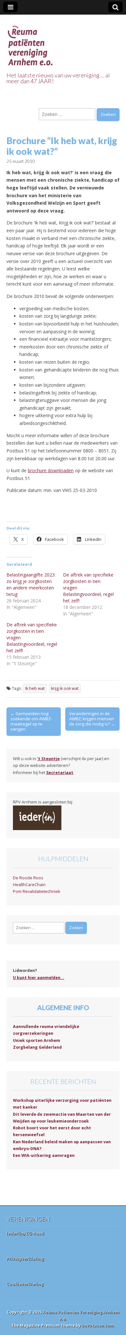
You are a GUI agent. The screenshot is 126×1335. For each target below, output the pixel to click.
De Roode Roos (28, 878)
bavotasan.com (98, 1325)
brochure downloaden (51, 470)
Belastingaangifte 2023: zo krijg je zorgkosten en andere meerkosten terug (31, 584)
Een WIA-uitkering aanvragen (44, 1155)
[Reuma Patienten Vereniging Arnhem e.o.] (30, 42)
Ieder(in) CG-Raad (25, 1233)
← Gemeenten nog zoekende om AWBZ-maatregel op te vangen (31, 721)
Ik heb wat (35, 688)
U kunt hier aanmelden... (38, 977)
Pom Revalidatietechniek (36, 891)
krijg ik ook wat (65, 688)
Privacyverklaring (25, 1258)
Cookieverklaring (25, 1284)
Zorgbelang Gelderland (37, 1047)
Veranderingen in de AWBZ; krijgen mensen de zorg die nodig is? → (92, 719)
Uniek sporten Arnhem (36, 1040)
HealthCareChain (29, 884)
